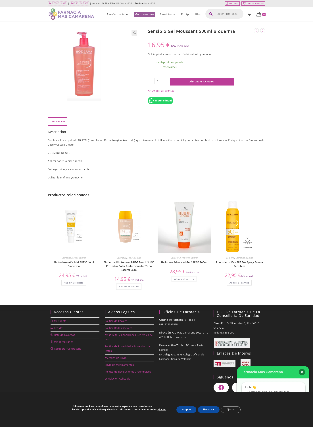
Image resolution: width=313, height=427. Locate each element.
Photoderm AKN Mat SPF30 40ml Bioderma (73, 264)
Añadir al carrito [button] (74, 282)
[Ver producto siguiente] (262, 30)
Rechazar (208, 409)
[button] (134, 33)
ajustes (162, 409)
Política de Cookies (116, 321)
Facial (75, 257)
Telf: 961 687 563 (79, 3)
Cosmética (66, 257)
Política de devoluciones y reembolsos (128, 371)
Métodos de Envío (115, 358)
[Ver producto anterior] (256, 30)
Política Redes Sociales (118, 328)
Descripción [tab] (57, 121)
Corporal (175, 257)
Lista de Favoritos (255, 3)
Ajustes (230, 409)
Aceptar (186, 409)
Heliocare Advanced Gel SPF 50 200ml (184, 262)
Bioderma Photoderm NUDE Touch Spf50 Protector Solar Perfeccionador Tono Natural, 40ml (129, 266)
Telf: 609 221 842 (57, 3)
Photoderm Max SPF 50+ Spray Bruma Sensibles (239, 264)
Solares (82, 257)
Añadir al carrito (201, 81)
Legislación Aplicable (117, 378)
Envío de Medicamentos (119, 364)
